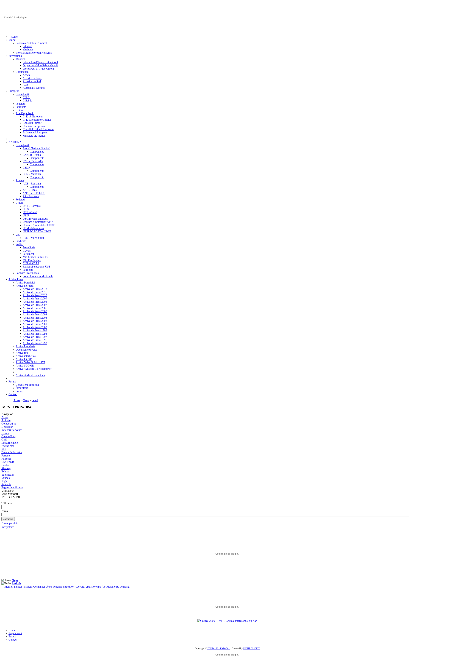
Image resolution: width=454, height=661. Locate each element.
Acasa (16, 400)
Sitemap (5, 468)
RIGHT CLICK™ (251, 648)
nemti (35, 400)
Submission (7, 474)
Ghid (4, 439)
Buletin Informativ (11, 452)
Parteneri (6, 455)
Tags (26, 400)
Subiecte (6, 484)
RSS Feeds (7, 461)
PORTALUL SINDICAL (218, 648)
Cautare (5, 465)
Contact (13, 639)
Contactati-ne (8, 423)
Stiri (3, 449)
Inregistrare (7, 526)
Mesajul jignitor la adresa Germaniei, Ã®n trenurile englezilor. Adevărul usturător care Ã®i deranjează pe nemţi (66, 586)
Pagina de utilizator (12, 487)
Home (12, 630)
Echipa (5, 471)
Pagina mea (7, 445)
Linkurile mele (9, 442)
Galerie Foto (8, 436)
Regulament (15, 633)
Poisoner (6, 458)
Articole (5, 420)
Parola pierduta (9, 523)
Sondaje (5, 477)
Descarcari (7, 426)
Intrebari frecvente (11, 429)
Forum (5, 433)
